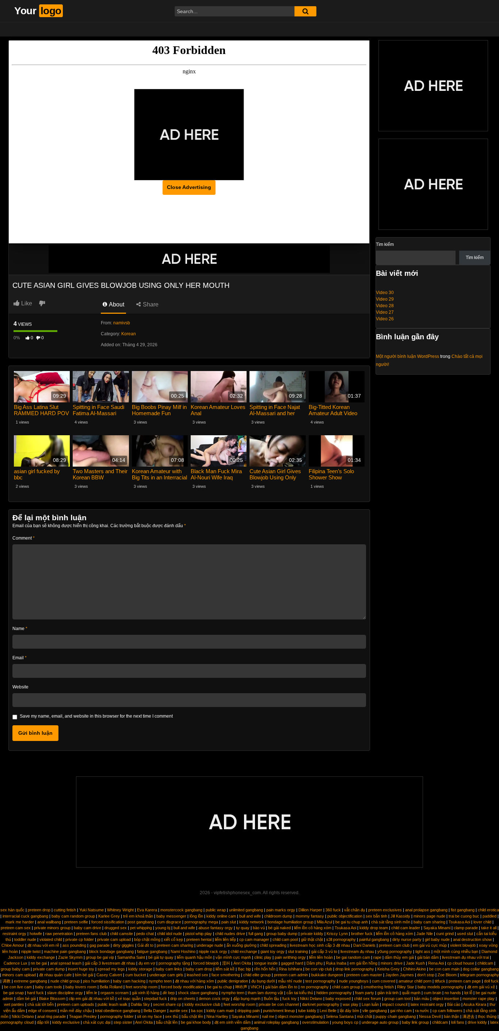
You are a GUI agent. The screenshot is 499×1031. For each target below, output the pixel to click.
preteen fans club (91, 933)
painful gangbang (374, 939)
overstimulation (315, 1022)
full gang (255, 933)
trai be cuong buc (464, 916)
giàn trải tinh (388, 993)
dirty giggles (123, 945)
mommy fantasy (310, 916)
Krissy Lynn (337, 933)
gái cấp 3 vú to (324, 951)
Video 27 (385, 312)
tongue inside (266, 963)
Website (20, 687)
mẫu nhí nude (290, 981)
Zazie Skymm (70, 957)
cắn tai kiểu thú (299, 993)
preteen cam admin (291, 975)
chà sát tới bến (40, 1004)
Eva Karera (147, 910)
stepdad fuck (155, 998)
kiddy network (251, 922)
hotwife (36, 933)
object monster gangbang (300, 1016)
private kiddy (312, 933)
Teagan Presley (83, 1016)
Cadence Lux (15, 963)
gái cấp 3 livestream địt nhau (110, 963)
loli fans (457, 1022)
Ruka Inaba (336, 963)
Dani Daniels (364, 945)
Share (150, 304)
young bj (162, 928)
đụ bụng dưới (263, 981)
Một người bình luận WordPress (407, 356)
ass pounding (74, 945)
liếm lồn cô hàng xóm (312, 928)
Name (19, 628)
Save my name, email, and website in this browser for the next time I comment (96, 716)
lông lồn (196, 916)
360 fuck (333, 910)
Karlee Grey (109, 916)
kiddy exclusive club (202, 1004)
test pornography (320, 981)
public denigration (232, 981)
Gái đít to (145, 945)
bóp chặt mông (147, 939)
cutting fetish (65, 910)
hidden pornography (334, 993)
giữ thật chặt (312, 939)
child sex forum (367, 998)
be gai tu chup (219, 987)
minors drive (392, 963)
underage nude (210, 945)
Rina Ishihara (290, 969)
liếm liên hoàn (321, 957)
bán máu (421, 998)
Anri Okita (242, 963)
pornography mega (201, 922)
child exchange (244, 951)
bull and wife (250, 916)
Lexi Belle (328, 1010)
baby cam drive (87, 928)
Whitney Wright (120, 910)
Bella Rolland (111, 987)
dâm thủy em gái (399, 957)
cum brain (432, 993)
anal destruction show (472, 939)
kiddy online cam (221, 916)
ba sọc (197, 1010)
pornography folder (117, 1016)
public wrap (216, 910)
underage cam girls (166, 975)
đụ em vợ (146, 963)
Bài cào (453, 1004)
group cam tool (397, 998)
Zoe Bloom (447, 975)
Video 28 (385, 305)
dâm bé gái (26, 998)
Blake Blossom (52, 998)
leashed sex (197, 975)
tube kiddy (307, 1010)
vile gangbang (374, 1010)
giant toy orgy (272, 951)
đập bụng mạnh (246, 998)
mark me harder (19, 922)
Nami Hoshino (183, 951)
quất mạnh (411, 993)
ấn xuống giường (241, 945)
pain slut (228, 922)
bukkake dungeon (327, 975)
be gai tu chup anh (351, 922)
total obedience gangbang (117, 1010)
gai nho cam (401, 1010)
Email (19, 657)
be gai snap (13, 993)
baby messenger (171, 916)
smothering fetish (378, 987)
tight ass (422, 951)
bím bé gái (84, 975)
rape (377, 957)
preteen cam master (364, 975)
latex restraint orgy (427, 1004)
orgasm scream (114, 993)
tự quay (243, 928)
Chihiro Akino (414, 969)
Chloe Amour (12, 945)
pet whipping (141, 928)
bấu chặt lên (192, 1016)
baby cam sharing (429, 922)
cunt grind (445, 933)
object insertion (446, 998)
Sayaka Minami (436, 928)
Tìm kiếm (385, 244)
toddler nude (25, 939)
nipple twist (31, 951)
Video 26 (385, 318)
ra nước (422, 1010)
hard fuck (35, 993)
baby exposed (338, 998)
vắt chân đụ (354, 910)
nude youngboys (354, 981)
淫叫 (226, 963)
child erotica (488, 910)
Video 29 (385, 299)
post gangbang (140, 922)
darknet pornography (320, 1004)
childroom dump (278, 916)
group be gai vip (100, 957)
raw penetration (59, 933)
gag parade (99, 945)
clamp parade (466, 928)
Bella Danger (155, 1010)
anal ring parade (51, 1016)
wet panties (14, 1004)
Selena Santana (340, 1016)
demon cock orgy (214, 998)
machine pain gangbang (65, 951)
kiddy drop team (373, 928)
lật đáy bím (349, 1010)
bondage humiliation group (290, 922)
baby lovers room (80, 987)
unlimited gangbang (246, 910)
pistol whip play (198, 933)
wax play (350, 1004)
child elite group (257, 975)
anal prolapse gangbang (426, 910)
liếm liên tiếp (225, 939)
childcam (485, 963)
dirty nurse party (407, 939)
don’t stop (425, 975)
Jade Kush (415, 963)
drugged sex (115, 928)
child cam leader (405, 928)
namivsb (121, 322)
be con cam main (444, 969)
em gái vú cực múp (430, 945)
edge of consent (42, 1010)
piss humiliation (96, 981)
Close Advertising (189, 187)
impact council (394, 1004)
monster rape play (478, 998)
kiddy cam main (220, 1010)
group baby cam (15, 969)
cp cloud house (460, 963)
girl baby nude (437, 939)
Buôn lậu (271, 998)
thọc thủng (487, 1016)
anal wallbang (49, 922)
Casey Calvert (109, 975)
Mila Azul (324, 922)
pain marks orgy (280, 910)
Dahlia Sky (140, 1004)
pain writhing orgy (290, 957)
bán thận (451, 1016)
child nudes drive (230, 933)
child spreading (273, 945)
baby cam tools (48, 987)
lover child (482, 922)
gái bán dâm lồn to (281, 987)
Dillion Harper (310, 910)
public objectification (344, 916)
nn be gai (39, 963)
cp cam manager (254, 939)
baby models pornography (441, 987)
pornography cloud (17, 1022)
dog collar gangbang (481, 969)
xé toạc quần (129, 998)
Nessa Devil (430, 1016)
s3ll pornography (341, 939)
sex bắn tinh (376, 916)
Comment (23, 538)
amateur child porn (415, 981)
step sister (123, 1022)
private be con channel (279, 1004)
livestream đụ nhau (357, 951)
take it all (488, 928)
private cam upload (114, 939)
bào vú (259, 928)
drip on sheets (182, 998)
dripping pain (248, 1010)
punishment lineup (279, 1010)
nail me (268, 1016)
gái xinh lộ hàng (145, 993)
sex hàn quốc (12, 910)
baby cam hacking (129, 981)
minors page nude (429, 916)
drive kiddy (477, 1022)
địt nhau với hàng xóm (194, 981)
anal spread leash (65, 963)
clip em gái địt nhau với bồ (91, 998)
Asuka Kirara (474, 1004)
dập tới (43, 1022)
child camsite (121, 933)
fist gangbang (463, 910)
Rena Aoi (436, 963)
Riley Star (405, 987)
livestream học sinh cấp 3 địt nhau (320, 945)
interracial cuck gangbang (25, 916)
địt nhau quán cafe (55, 975)
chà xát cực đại (96, 1022)
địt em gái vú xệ (481, 987)
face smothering (226, 975)
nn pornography (315, 987)
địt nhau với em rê (43, 945)
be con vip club (318, 969)
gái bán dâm (428, 957)
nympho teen (160, 981)
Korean (128, 333)
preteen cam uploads (75, 1004)
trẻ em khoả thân (138, 916)
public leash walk (112, 1004)
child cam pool (285, 939)
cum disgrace (169, 922)
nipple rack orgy (213, 951)
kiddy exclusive (66, 1022)
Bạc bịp (244, 969)
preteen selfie (76, 922)
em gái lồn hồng (363, 963)
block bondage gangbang (111, 951)
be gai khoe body (196, 1022)
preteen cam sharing (175, 945)
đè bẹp (169, 993)
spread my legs (111, 969)
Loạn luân (370, 1004)
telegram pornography (479, 975)
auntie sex (178, 1010)
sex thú (171, 1016)
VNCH (256, 987)
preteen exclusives (385, 910)
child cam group (346, 987)
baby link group (415, 1022)
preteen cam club (394, 945)
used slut (465, 933)
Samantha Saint (131, 957)
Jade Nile (424, 933)
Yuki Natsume (91, 910)
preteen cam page (465, 981)
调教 (7, 981)
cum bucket (135, 975)
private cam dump (49, 969)
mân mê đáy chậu (76, 1010)
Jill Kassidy (400, 916)
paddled (489, 916)
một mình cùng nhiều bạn (456, 951)
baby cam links (169, 969)
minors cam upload (19, 975)
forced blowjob (206, 963)
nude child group (65, 981)
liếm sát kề (225, 969)
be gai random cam (353, 957)
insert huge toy (81, 969)
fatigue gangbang (152, 951)
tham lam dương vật (265, 993)
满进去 (468, 1016)
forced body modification (182, 987)
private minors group (52, 928)
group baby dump (281, 933)
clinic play (262, 957)
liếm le (91, 993)
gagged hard (292, 963)
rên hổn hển (264, 969)
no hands (453, 993)
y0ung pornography (394, 951)
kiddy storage (140, 969)
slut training (298, 951)
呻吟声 (241, 987)
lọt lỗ (468, 993)
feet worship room (141, 987)
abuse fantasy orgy (215, 928)
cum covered (383, 981)
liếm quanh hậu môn (194, 957)
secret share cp (167, 1004)
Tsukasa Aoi (459, 922)
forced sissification (107, 922)
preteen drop (39, 910)
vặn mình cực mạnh (233, 957)
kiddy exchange (41, 957)
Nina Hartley (217, 1016)
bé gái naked (279, 928)
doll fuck (491, 981)
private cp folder (79, 939)
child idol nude (169, 933)
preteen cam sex (16, 928)
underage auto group (380, 1022)
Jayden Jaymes (399, 975)
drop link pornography (354, 969)
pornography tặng (174, 963)
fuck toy (289, 998)
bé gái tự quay (161, 957)
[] (305, 11)
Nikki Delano (311, 998)
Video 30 (385, 292)
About (116, 304)
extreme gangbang (30, 981)
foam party (364, 993)
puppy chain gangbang (396, 1016)
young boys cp (345, 1022)
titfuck (440, 981)
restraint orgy (14, 933)
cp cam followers (447, 1010)
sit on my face (149, 1016)
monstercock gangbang (181, 910)
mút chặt (364, 1016)
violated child (50, 939)
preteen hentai (199, 939)
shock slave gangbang (198, 993)
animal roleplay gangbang (276, 1022)
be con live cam (18, 987)
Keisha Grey (388, 969)
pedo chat (145, 933)
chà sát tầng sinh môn (390, 922)
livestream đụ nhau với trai (465, 957)
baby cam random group (73, 916)
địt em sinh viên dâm (232, 1022)
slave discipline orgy (65, 993)
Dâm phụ (314, 963)
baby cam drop (199, 969)
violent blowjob (463, 945)
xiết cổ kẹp (173, 939)
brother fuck (362, 933)
